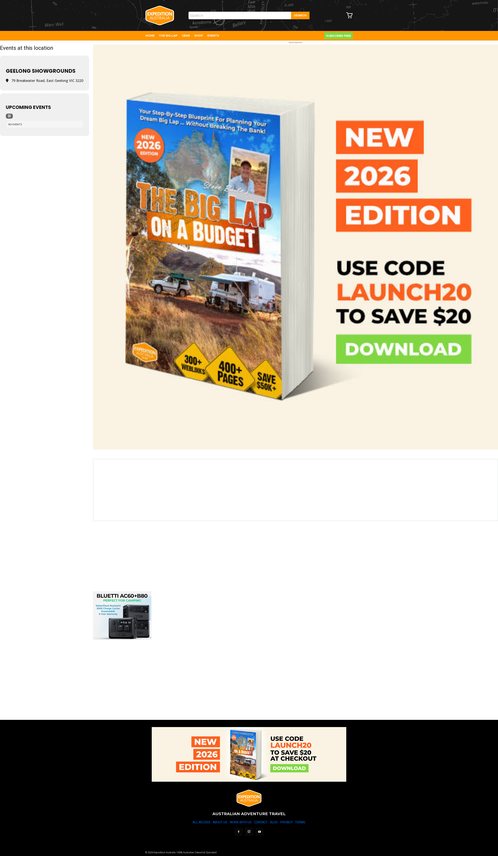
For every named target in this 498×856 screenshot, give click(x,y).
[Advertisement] (209, 556)
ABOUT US (220, 822)
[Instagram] (249, 832)
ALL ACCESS (201, 822)
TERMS (300, 822)
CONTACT (260, 822)
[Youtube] (259, 832)
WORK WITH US (241, 822)
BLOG (274, 822)
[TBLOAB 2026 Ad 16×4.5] (249, 754)
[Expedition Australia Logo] (159, 15)
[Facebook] (238, 832)
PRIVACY (286, 822)
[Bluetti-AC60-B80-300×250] (122, 639)
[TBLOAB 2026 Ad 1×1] (295, 247)
